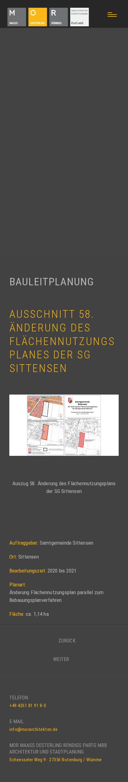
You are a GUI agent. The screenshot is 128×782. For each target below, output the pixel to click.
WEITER (61, 659)
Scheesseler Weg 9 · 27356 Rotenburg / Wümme (55, 760)
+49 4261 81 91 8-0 (27, 705)
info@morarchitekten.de (33, 729)
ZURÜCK (66, 640)
